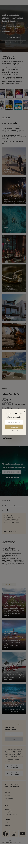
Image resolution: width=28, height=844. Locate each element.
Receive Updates (14, 427)
